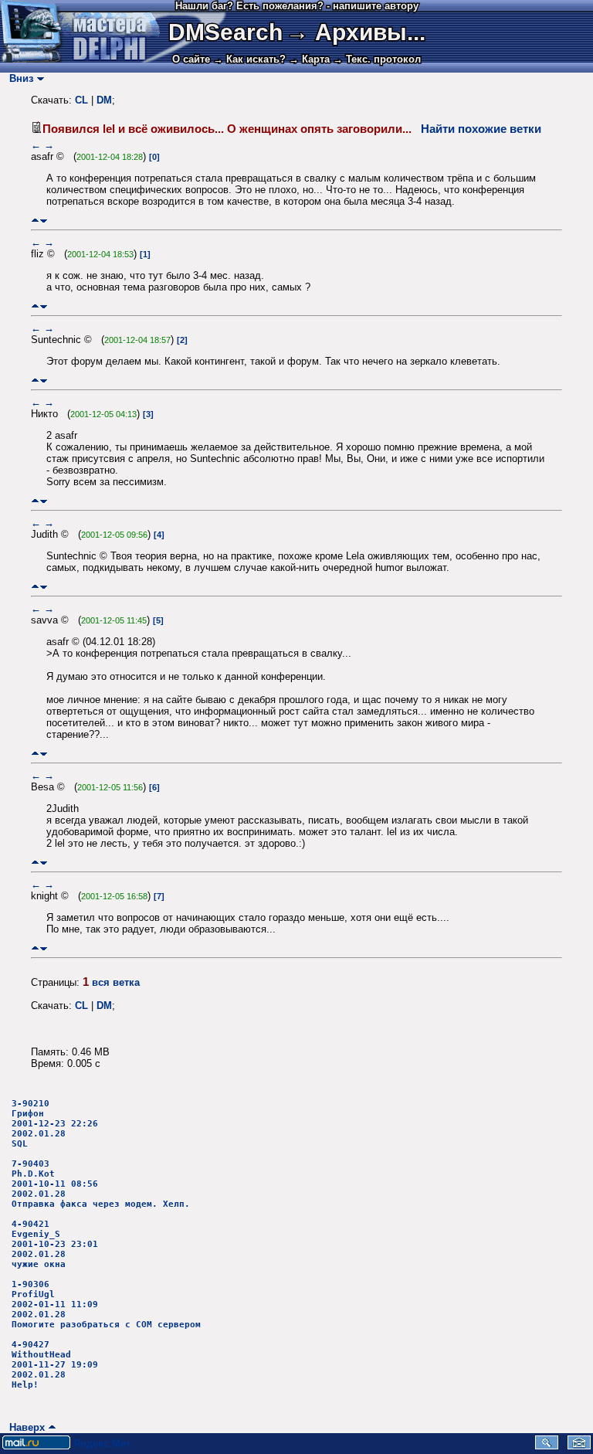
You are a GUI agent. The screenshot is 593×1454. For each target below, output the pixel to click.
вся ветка (116, 982)
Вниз (18, 78)
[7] (159, 896)
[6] (154, 787)
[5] (158, 620)
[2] (182, 340)
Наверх (24, 1427)
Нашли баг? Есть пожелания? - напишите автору (296, 6)
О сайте (191, 59)
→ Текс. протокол (377, 59)
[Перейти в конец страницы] (43, 220)
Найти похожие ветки (481, 129)
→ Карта (309, 59)
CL (81, 100)
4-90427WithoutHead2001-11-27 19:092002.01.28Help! (55, 1365)
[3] (148, 414)
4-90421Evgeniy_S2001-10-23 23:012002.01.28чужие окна (55, 1244)
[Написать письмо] (579, 1446)
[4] (159, 534)
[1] (145, 254)
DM (104, 100)
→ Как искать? (249, 59)
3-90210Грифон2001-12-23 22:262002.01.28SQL (55, 1124)
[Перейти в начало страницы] (35, 220)
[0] (154, 156)
